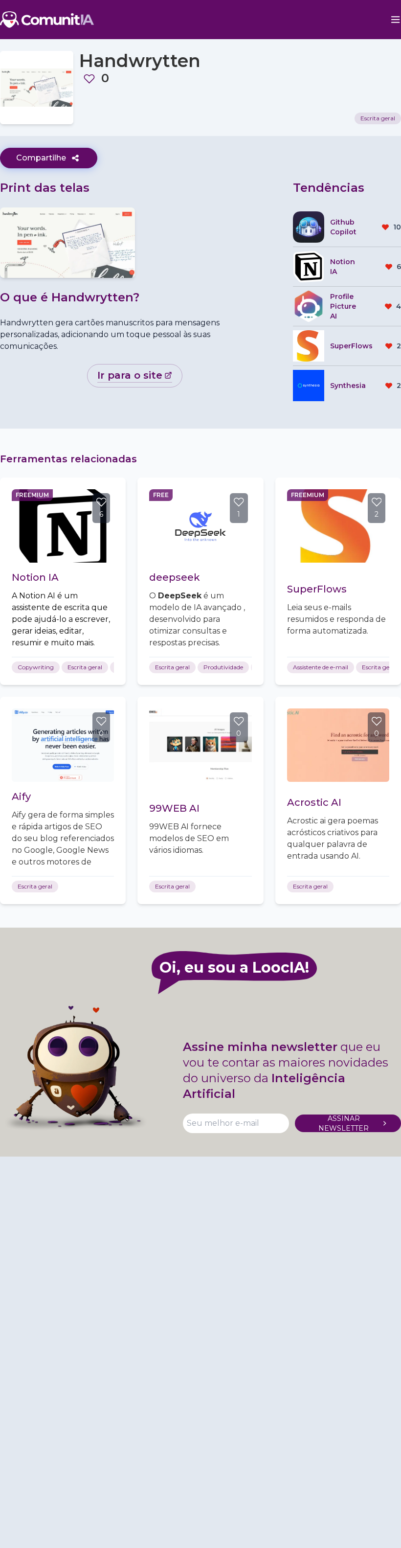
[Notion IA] (63, 526)
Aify (21, 796)
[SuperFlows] (338, 526)
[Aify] (63, 745)
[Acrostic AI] (338, 745)
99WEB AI (174, 808)
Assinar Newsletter (343, 1123)
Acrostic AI (314, 802)
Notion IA (35, 577)
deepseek (174, 577)
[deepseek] (200, 526)
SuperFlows (317, 589)
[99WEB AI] (200, 745)
